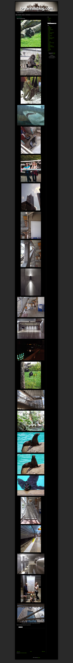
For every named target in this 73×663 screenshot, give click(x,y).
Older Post (43, 651)
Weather (49, 44)
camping (49, 48)
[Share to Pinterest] (22, 627)
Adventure (49, 28)
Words (49, 47)
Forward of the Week (51, 32)
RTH (48, 39)
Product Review (50, 38)
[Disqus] (31, 639)
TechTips (49, 41)
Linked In (49, 20)
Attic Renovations (50, 29)
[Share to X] (20, 627)
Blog (16, 14)
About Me (19, 14)
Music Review (50, 35)
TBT (48, 40)
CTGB (49, 30)
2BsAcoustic (49, 27)
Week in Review (50, 45)
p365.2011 (49, 49)
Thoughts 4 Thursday (51, 42)
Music (49, 34)
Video (49, 43)
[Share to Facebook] (21, 627)
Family (49, 31)
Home (31, 651)
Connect (23, 14)
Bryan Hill (53, 53)
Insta (49, 19)
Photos (49, 36)
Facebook (49, 18)
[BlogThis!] (19, 627)
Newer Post (18, 651)
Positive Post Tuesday (51, 37)
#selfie (49, 26)
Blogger (39, 657)
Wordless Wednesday (51, 46)
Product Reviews (28, 14)
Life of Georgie (50, 33)
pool (48, 50)
